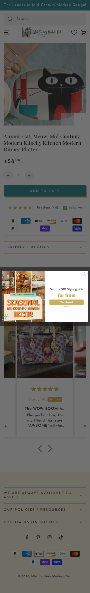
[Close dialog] (85, 273)
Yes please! (66, 302)
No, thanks (66, 306)
